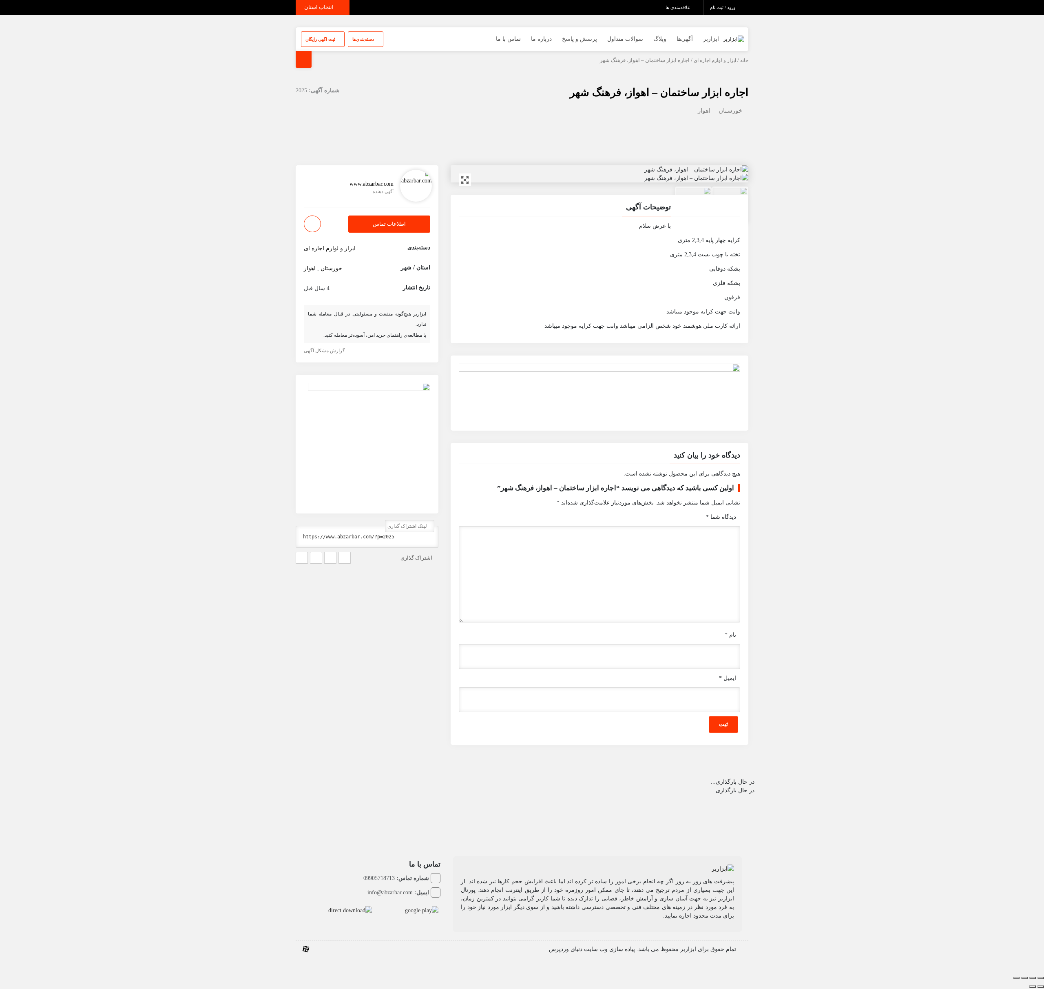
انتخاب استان (319, 7)
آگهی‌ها (685, 39)
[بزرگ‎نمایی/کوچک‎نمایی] (1040, 978)
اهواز (704, 110)
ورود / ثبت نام (723, 7)
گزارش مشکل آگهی (325, 350)
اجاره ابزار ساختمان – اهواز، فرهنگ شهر (659, 92)
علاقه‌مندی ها (679, 7)
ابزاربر (711, 39)
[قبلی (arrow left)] (1040, 986)
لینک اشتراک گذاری (407, 526)
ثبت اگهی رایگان (320, 39)
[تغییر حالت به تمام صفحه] (1032, 978)
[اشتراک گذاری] (1024, 978)
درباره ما (541, 39)
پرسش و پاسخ (579, 39)
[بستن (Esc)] (1016, 978)
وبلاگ (659, 39)
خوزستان (730, 110)
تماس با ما (508, 39)
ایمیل (727, 678)
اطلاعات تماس (389, 224)
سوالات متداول (625, 39)
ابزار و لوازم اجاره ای (715, 60)
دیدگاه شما (721, 517)
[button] (599, 208)
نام (730, 635)
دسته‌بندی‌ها (363, 39)
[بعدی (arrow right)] (1032, 986)
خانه (744, 60)
